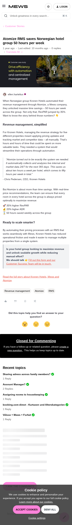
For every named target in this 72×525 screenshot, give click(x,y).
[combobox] (36, 15)
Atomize (39, 291)
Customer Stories (14, 26)
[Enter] (6, 15)
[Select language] (48, 6)
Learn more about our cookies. (36, 501)
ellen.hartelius (15, 94)
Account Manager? (14, 384)
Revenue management (17, 291)
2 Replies (8, 388)
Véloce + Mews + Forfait (17, 414)
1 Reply (7, 378)
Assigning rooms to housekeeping (23, 394)
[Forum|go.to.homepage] (20, 6)
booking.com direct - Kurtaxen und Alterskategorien (34, 404)
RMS (51, 291)
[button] (4, 7)
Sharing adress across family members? (27, 374)
